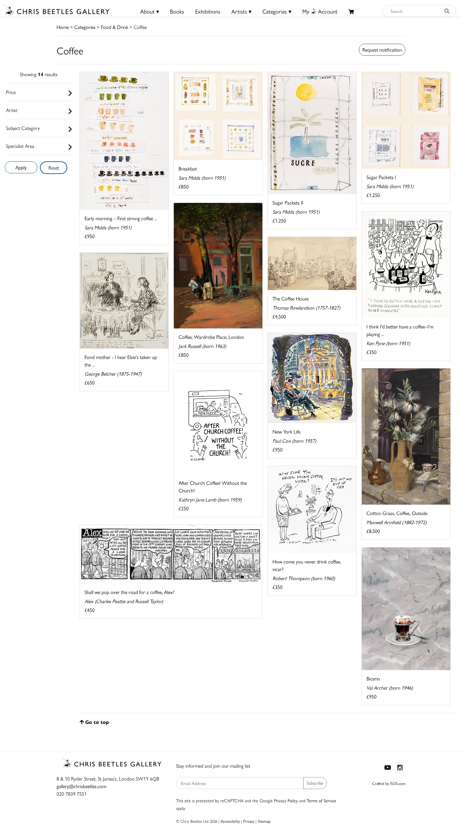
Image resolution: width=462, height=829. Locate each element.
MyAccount (320, 11)
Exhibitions (207, 11)
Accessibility (230, 821)
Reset (53, 167)
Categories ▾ (276, 11)
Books (177, 11)
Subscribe (315, 783)
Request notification (382, 49)
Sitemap (264, 821)
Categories (85, 27)
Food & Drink (114, 27)
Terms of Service (321, 800)
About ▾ (149, 11)
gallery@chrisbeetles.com (81, 786)
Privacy (248, 821)
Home (63, 27)
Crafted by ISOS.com (388, 783)
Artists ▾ (241, 11)
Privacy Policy (286, 800)
